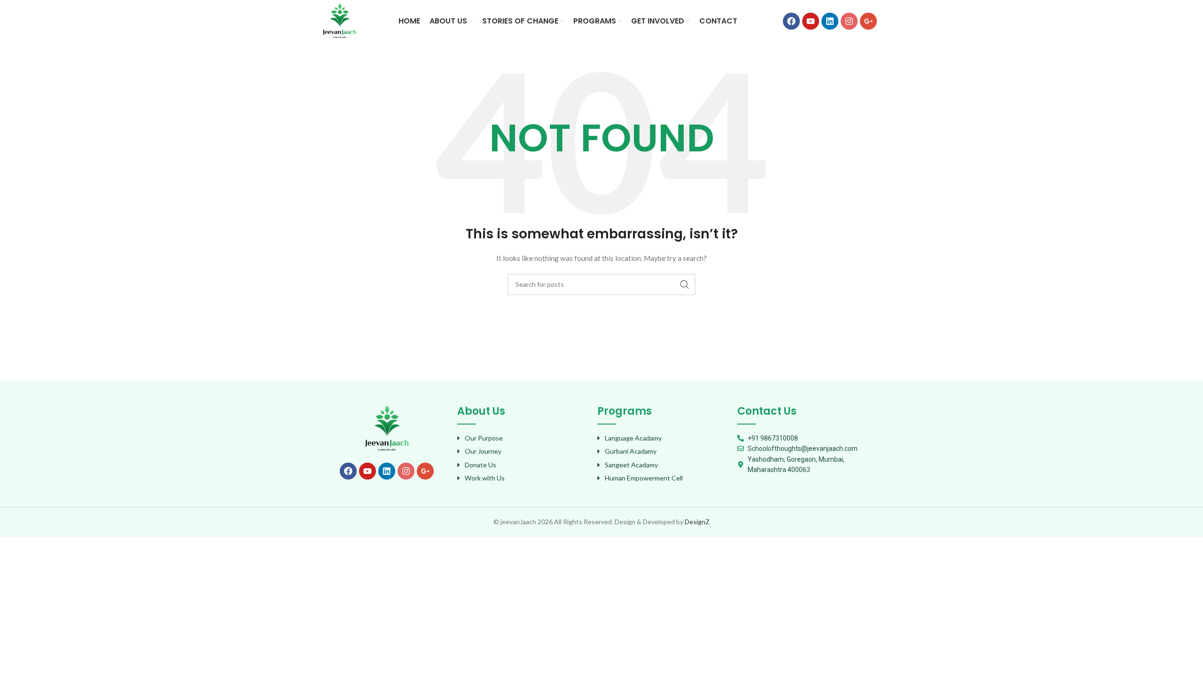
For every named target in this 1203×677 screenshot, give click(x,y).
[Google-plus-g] (868, 21)
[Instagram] (849, 21)
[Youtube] (810, 21)
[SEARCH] (684, 284)
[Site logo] (339, 20)
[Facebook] (791, 21)
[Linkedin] (829, 21)
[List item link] (522, 438)
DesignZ (697, 522)
